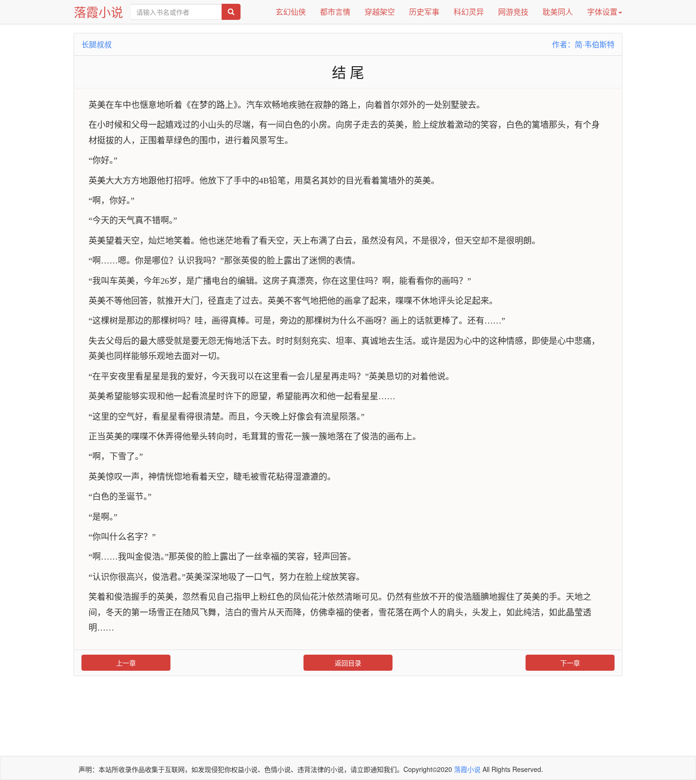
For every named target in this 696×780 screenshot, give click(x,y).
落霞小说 (98, 11)
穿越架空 (380, 11)
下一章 (570, 662)
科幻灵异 (469, 11)
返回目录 (348, 662)
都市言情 (335, 11)
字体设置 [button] (602, 11)
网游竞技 (513, 11)
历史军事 (424, 11)
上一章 (126, 662)
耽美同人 (558, 11)
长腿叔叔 (96, 44)
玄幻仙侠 (291, 11)
